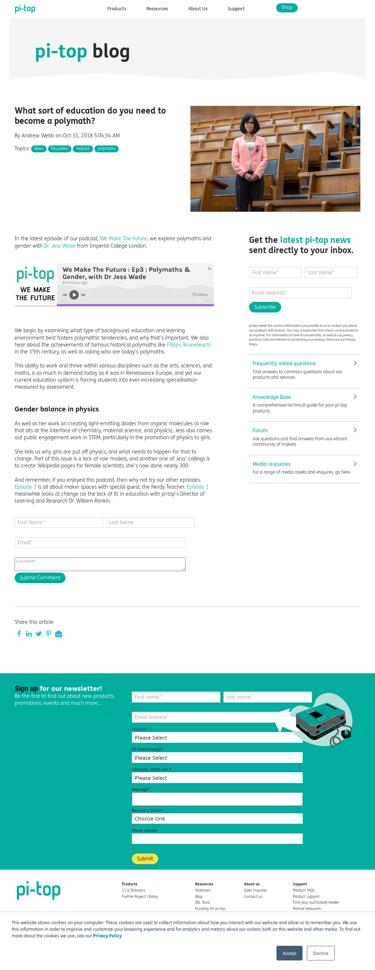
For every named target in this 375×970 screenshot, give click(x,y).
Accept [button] (289, 953)
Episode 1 (198, 487)
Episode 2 (26, 487)
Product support (306, 897)
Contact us (253, 897)
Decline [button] (320, 953)
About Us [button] (198, 9)
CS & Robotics (133, 890)
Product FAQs (304, 890)
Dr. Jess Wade (59, 246)
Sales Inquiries (255, 890)
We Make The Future (123, 239)
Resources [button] (157, 9)
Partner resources (307, 909)
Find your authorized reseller (316, 902)
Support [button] (236, 9)
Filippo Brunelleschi (189, 345)
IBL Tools (202, 902)
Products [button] (116, 9)
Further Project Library (140, 897)
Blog (199, 897)
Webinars (203, 890)
